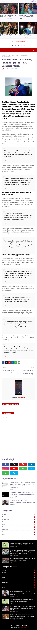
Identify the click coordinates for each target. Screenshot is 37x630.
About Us (18, 625)
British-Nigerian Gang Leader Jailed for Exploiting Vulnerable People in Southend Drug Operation (22, 502)
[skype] (24, 45)
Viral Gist (18, 531)
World (18, 534)
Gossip (18, 521)
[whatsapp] (23, 468)
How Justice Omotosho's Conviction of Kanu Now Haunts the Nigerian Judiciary (21, 544)
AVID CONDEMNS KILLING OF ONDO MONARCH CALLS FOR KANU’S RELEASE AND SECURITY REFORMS (22, 608)
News (18, 524)
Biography (18, 514)
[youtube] (14, 468)
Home (3, 55)
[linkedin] (31, 464)
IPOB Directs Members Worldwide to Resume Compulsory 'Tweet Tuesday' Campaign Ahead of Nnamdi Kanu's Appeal (22, 616)
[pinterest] (21, 45)
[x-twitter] (15, 45)
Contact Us (24, 625)
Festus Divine (6, 69)
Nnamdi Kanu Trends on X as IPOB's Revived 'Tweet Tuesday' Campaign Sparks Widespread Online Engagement (22, 494)
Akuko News (23, 627)
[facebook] (12, 45)
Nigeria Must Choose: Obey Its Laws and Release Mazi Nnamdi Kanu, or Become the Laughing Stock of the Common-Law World (22, 551)
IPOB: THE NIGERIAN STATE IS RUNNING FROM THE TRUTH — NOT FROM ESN (22, 559)
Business (18, 516)
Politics (18, 526)
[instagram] (18, 45)
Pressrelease (18, 529)
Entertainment (18, 519)
